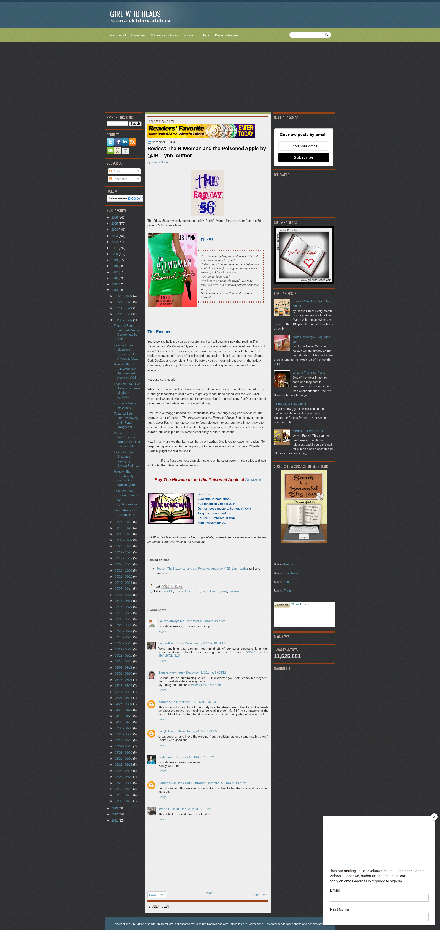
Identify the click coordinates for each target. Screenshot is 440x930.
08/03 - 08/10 (124, 619)
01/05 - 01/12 (124, 801)
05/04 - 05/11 (124, 698)
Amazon (288, 564)
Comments (119, 179)
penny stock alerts (319, 924)
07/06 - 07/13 (124, 643)
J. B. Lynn (199, 591)
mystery (222, 591)
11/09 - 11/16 (124, 534)
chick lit (168, 591)
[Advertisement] (220, 78)
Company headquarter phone (283, 924)
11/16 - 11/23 (124, 528)
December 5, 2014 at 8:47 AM (205, 621)
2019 (115, 260)
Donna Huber (160, 162)
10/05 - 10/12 (124, 564)
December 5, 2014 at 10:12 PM (191, 809)
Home (111, 34)
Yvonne (163, 809)
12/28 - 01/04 (124, 296)
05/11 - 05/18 (124, 692)
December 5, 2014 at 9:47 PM (226, 783)
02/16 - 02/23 (124, 764)
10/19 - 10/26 (124, 552)
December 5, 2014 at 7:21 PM (197, 731)
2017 (115, 272)
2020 (115, 254)
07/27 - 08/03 (124, 625)
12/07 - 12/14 (124, 314)
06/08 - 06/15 (124, 667)
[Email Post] (157, 585)
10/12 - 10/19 (124, 558)
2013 (115, 808)
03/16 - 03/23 (124, 740)
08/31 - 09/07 (124, 595)
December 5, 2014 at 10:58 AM (205, 643)
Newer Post (157, 895)
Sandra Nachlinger (171, 672)
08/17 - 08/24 (124, 607)
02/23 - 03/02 (124, 758)
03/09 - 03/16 (124, 746)
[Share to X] (172, 586)
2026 (115, 217)
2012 (115, 814)
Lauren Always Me (171, 621)
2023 (115, 236)
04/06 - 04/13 (124, 722)
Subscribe (304, 157)
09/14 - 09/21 (124, 582)
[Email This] (163, 586)
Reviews (233, 591)
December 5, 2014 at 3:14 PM (196, 702)
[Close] (434, 816)
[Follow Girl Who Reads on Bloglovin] (126, 200)
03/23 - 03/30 (124, 734)
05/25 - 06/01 (124, 679)
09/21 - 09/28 (124, 576)
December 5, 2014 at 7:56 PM (194, 757)
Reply (162, 631)
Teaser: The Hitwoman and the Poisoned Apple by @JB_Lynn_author (202, 568)
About (122, 34)
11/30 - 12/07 (124, 320)
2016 (115, 278)
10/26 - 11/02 (124, 546)
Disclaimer (204, 34)
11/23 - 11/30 (124, 522)
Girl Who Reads (135, 13)
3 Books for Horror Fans (308, 431)
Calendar (187, 34)
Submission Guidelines (164, 34)
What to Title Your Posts (309, 372)
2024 (115, 229)
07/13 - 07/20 (124, 637)
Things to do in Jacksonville (246, 924)
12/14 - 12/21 (124, 308)
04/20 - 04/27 (124, 710)
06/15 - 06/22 (124, 661)
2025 (115, 223)
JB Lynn (211, 591)
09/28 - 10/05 (124, 570)
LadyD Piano (167, 731)
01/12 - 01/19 (124, 795)
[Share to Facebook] (176, 586)
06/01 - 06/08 (124, 673)
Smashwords (292, 573)
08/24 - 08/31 (124, 601)
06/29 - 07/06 (124, 649)
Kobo (286, 582)
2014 (115, 290)
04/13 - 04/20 (124, 716)
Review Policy (138, 34)
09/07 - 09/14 (124, 588)
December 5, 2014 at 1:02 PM (206, 672)
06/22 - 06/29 (124, 655)
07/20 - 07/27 (124, 631)
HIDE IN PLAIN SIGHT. (206, 685)
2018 (115, 266)
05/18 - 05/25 (124, 685)
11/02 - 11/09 (124, 540)
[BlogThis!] (167, 586)
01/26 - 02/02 (124, 783)
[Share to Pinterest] (181, 586)
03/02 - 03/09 (124, 752)
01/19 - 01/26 (124, 789)
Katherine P (166, 702)
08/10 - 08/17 (124, 613)
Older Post (259, 895)
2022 (115, 241)
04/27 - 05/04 (124, 704)
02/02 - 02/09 (124, 777)
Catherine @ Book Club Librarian (181, 783)
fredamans (165, 757)
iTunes (287, 590)
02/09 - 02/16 (124, 771)
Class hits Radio (204, 924)
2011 (115, 820)
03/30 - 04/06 (124, 728)
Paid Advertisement (227, 34)
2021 (115, 248)
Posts (116, 171)
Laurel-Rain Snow (171, 643)
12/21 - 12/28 (124, 302)
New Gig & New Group (291, 404)
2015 (115, 284)
